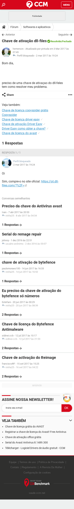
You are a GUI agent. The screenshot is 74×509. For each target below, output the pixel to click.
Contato (14, 467)
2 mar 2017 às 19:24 (47, 55)
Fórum (14, 27)
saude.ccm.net (37, 493)
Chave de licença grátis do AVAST (24, 426)
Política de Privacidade (51, 462)
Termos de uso (27, 462)
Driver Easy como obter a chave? (24, 128)
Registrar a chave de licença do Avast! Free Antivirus (35, 431)
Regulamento (29, 467)
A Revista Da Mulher (51, 467)
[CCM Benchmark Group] (37, 483)
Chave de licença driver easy (21, 119)
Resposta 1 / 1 (11, 152)
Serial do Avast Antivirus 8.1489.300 (26, 442)
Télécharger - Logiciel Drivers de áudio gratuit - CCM (35, 448)
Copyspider (9, 115)
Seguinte (63, 34)
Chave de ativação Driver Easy (22, 124)
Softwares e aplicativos (36, 27)
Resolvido (56, 41)
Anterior (10, 34)
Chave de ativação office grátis (23, 437)
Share (10, 94)
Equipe (13, 462)
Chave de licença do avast (19, 133)
